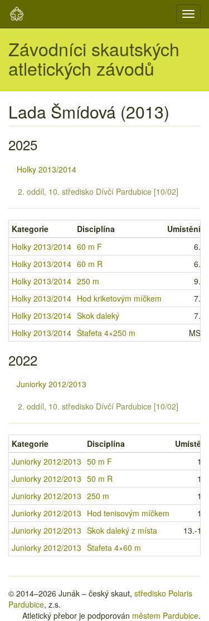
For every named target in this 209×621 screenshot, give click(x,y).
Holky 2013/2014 (46, 169)
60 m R (90, 263)
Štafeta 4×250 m (106, 332)
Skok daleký (98, 315)
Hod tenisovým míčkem (128, 513)
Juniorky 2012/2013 (51, 384)
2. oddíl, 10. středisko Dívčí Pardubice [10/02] (98, 191)
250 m (88, 281)
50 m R (100, 478)
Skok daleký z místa (122, 530)
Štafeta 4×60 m (114, 547)
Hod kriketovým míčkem (119, 298)
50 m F (99, 461)
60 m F (89, 246)
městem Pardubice (165, 615)
